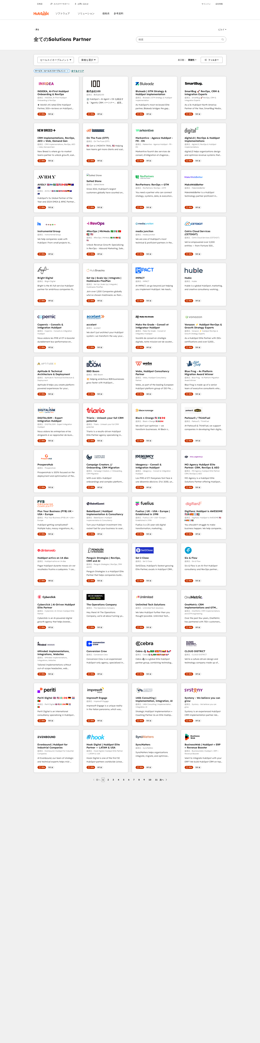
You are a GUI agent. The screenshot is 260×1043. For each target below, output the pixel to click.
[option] (54, 60)
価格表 (106, 13)
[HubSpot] (41, 13)
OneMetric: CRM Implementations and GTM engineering (200, 606)
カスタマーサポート (62, 4)
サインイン (206, 4)
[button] (222, 29)
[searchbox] (181, 39)
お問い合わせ (83, 4)
